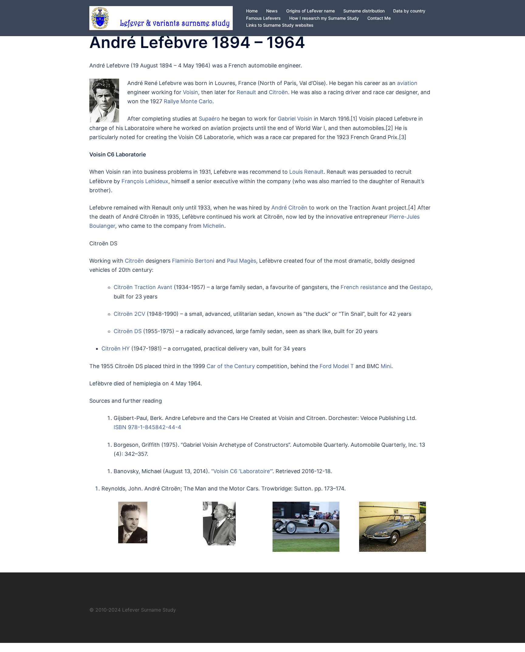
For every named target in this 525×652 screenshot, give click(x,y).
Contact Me (379, 18)
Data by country (409, 10)
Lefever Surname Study (149, 610)
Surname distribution (364, 10)
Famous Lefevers (263, 18)
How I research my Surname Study (324, 18)
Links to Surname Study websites (280, 25)
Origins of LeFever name (310, 10)
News (272, 10)
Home (252, 10)
